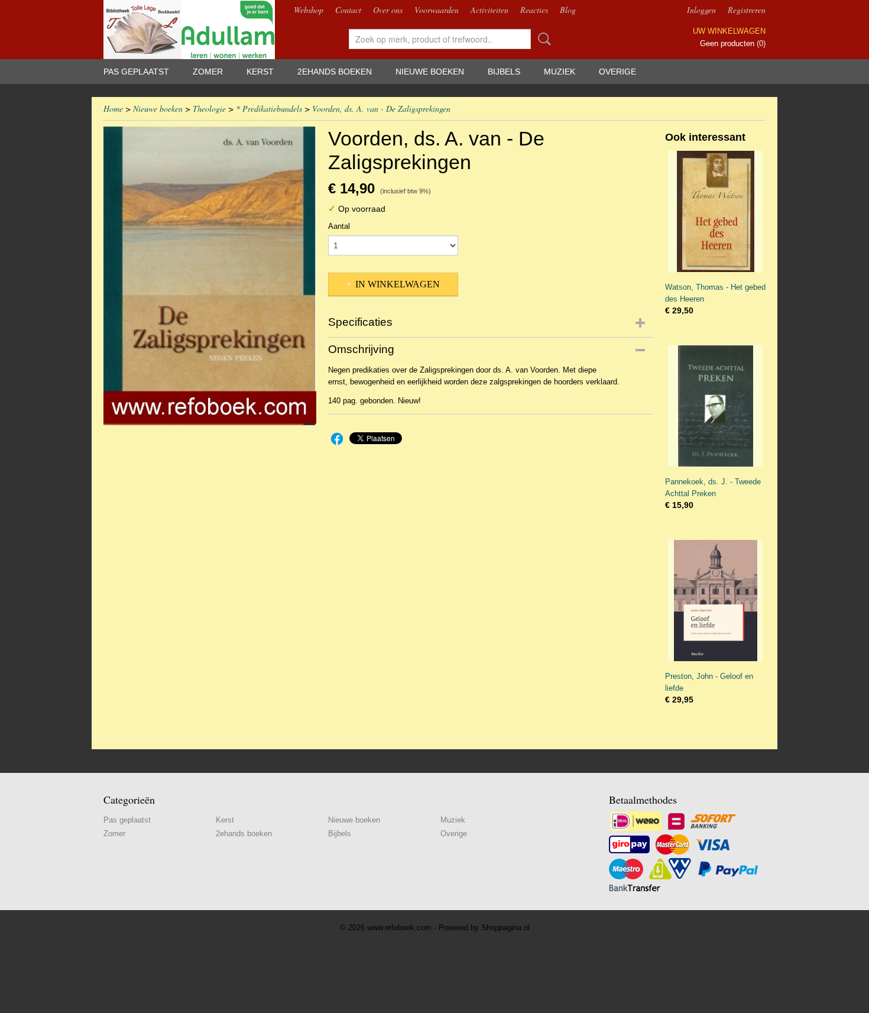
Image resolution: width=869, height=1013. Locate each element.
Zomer (208, 71)
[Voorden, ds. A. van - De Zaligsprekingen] (209, 276)
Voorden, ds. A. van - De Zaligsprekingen (381, 108)
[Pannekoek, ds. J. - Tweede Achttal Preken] (715, 406)
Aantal (339, 226)
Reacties (534, 9)
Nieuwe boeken (429, 71)
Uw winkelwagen (729, 31)
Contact (348, 9)
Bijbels (504, 71)
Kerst (260, 71)
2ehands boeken (334, 71)
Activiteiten (489, 9)
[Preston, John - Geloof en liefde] (715, 600)
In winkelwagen (397, 284)
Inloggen (701, 9)
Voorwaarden (436, 9)
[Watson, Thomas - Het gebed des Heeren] (715, 211)
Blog (568, 9)
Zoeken (542, 39)
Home (113, 108)
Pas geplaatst (136, 71)
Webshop (308, 9)
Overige (617, 71)
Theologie (209, 108)
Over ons (388, 9)
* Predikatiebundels (269, 108)
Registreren (747, 9)
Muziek (559, 71)
